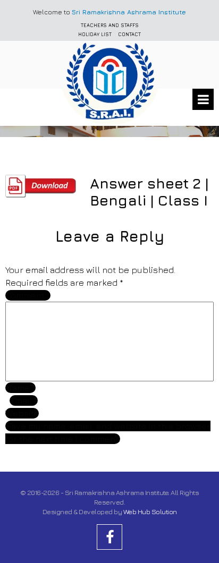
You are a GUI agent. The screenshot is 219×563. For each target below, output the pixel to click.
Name (20, 387)
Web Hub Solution (150, 511)
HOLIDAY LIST (95, 34)
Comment (27, 295)
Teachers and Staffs (110, 25)
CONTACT (129, 34)
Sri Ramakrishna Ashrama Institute (129, 12)
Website (22, 413)
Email (24, 400)
